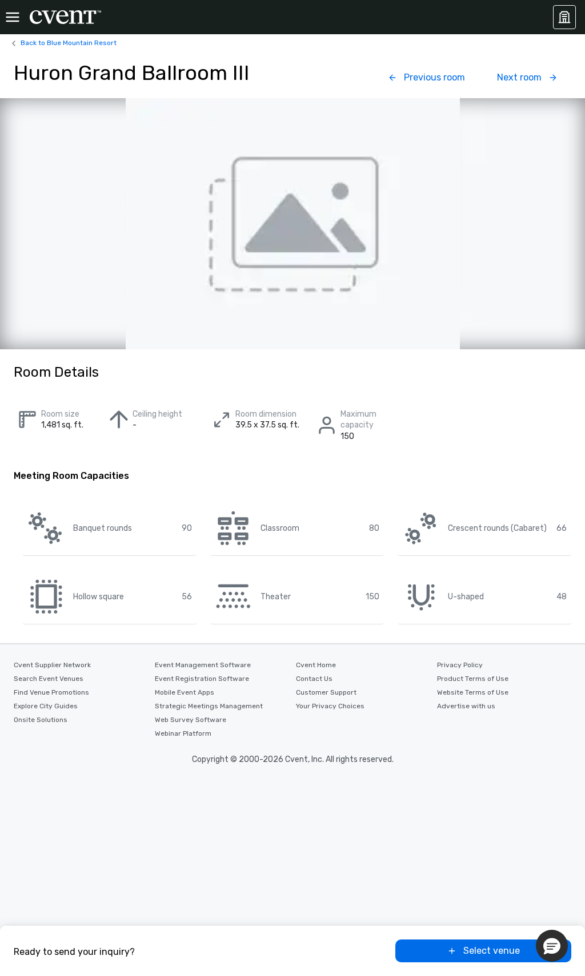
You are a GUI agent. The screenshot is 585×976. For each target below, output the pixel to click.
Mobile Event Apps (184, 692)
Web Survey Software (190, 720)
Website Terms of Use (472, 692)
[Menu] (12, 17)
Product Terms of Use (472, 679)
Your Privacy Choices (330, 706)
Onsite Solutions (40, 720)
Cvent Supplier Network (52, 665)
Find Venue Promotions (51, 692)
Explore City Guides (46, 706)
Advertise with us (466, 706)
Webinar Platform (183, 733)
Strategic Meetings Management (209, 706)
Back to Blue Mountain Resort (69, 43)
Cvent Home (316, 665)
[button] (552, 946)
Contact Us (314, 679)
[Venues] (564, 17)
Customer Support (326, 692)
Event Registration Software (202, 679)
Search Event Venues (48, 679)
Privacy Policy (460, 665)
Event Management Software (203, 665)
